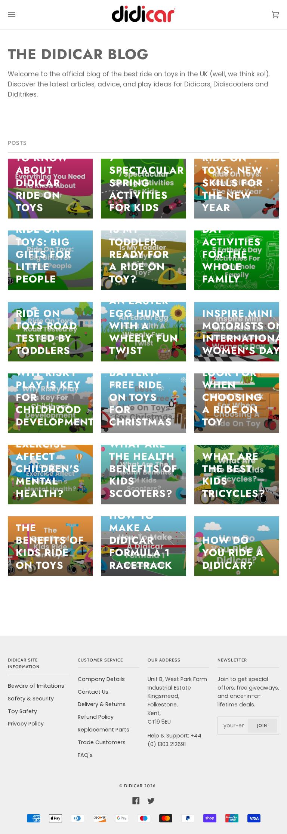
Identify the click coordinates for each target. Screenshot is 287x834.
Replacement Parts (103, 729)
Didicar (133, 785)
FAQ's (85, 755)
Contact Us (93, 692)
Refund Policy (96, 717)
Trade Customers (102, 742)
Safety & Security (31, 698)
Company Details (101, 679)
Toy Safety (22, 711)
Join (262, 725)
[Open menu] (19, 15)
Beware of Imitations (36, 686)
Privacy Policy (26, 723)
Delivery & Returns (102, 704)
